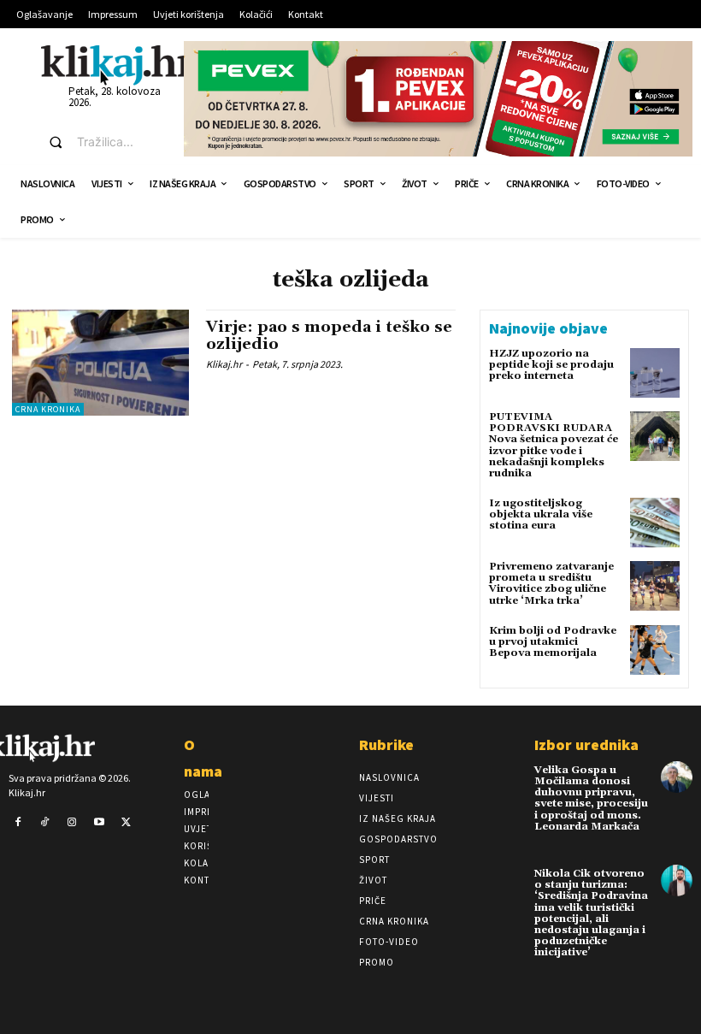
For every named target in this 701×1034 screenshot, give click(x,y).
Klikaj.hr (224, 363)
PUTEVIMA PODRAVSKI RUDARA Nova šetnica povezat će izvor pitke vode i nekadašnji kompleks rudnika (553, 445)
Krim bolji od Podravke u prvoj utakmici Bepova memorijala (552, 641)
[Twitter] (125, 822)
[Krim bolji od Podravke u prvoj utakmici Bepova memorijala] (655, 650)
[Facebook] (18, 822)
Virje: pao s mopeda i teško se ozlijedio (329, 335)
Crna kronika (47, 409)
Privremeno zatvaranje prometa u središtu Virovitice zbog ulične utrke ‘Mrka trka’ (551, 583)
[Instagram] (71, 822)
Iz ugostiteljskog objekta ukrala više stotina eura (540, 514)
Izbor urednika (586, 744)
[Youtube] (99, 822)
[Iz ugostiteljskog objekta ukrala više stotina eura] (655, 522)
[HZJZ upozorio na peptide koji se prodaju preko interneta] (655, 373)
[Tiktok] (45, 822)
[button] (100, 142)
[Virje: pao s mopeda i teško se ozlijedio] (100, 363)
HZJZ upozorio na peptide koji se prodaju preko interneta (551, 364)
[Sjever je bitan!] (117, 65)
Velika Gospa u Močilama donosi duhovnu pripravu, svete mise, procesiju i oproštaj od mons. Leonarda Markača (591, 798)
